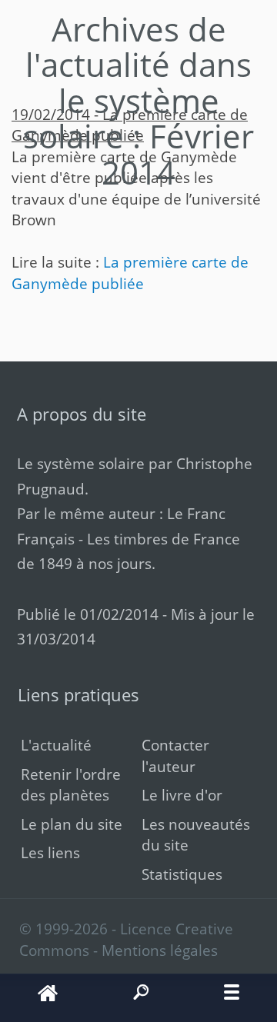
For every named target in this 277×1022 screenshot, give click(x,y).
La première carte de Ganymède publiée (130, 272)
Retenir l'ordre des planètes (71, 784)
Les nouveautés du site (196, 834)
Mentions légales (160, 950)
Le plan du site (71, 824)
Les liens (50, 852)
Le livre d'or (182, 794)
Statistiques (182, 874)
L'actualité (56, 744)
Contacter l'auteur (175, 755)
